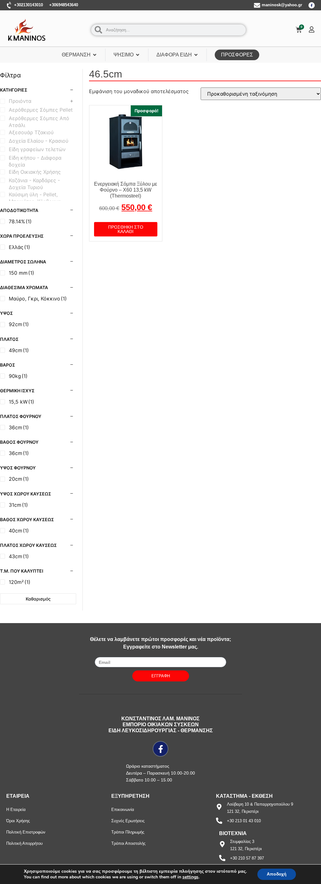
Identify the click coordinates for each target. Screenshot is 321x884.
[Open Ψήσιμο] (137, 55)
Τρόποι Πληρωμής (127, 832)
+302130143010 (28, 5)
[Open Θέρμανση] (94, 55)
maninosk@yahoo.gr (282, 5)
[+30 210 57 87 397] (222, 858)
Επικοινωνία (122, 809)
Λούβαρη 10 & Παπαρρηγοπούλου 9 (260, 804)
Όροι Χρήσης (18, 820)
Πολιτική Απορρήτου (24, 843)
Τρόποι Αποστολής (128, 843)
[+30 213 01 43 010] (219, 821)
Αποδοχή (277, 874)
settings (190, 877)
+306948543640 (63, 5)
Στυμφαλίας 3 (242, 841)
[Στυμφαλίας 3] (222, 844)
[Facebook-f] (311, 5)
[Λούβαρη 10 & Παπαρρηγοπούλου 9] (219, 807)
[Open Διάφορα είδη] (195, 55)
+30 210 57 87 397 (247, 858)
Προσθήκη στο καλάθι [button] (125, 229)
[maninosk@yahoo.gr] (257, 5)
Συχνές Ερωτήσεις (128, 820)
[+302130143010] (9, 5)
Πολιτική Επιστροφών (25, 832)
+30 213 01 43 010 (244, 820)
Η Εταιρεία (16, 809)
